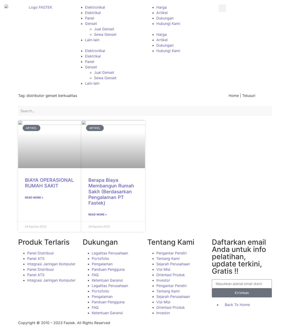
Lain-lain (92, 40)
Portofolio (100, 258)
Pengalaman (102, 264)
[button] (109, 45)
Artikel (162, 12)
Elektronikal (95, 7)
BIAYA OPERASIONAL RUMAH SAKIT (49, 183)
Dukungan (165, 18)
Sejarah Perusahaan (173, 264)
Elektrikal (93, 12)
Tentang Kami (168, 258)
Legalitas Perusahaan (110, 253)
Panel (89, 18)
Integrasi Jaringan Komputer (51, 264)
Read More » (34, 197)
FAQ (95, 275)
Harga (161, 7)
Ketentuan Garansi (107, 280)
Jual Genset (104, 29)
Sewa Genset (105, 34)
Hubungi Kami (168, 23)
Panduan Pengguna (108, 269)
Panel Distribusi (40, 253)
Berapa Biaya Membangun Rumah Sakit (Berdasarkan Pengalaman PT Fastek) (111, 191)
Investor (163, 280)
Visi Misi (163, 269)
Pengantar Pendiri (171, 253)
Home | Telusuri (242, 95)
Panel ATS (35, 258)
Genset (91, 23)
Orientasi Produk (170, 275)
